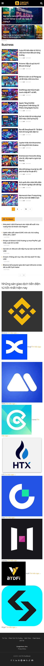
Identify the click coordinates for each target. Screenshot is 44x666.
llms (26, 646)
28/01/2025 (28, 58)
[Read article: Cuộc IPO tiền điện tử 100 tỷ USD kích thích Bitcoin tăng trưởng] (10, 55)
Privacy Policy (22, 649)
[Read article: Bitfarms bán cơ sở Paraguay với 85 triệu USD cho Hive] (10, 81)
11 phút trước (7, 229)
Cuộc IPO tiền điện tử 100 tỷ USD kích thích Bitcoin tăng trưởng (30, 52)
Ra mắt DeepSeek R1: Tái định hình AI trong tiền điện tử (30, 130)
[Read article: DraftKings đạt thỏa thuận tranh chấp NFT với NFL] (10, 94)
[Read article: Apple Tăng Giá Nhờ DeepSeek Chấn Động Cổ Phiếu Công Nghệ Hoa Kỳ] (10, 107)
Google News (20, 646)
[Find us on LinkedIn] (16, 660)
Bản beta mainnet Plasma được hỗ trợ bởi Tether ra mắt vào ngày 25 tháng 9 (18, 19)
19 (26, 209)
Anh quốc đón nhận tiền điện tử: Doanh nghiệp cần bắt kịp (30, 183)
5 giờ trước (6, 269)
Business (6, 12)
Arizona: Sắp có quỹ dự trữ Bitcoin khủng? (29, 64)
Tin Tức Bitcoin (26, 656)
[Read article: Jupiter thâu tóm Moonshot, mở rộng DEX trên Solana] (10, 147)
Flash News (36, 638)
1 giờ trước (6, 237)
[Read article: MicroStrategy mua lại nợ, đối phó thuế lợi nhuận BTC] (10, 173)
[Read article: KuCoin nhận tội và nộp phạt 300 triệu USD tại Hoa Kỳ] (10, 121)
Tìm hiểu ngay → (13, 333)
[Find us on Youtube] (24, 660)
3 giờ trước (6, 253)
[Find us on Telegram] (21, 660)
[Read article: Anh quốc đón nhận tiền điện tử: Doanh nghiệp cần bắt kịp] (10, 187)
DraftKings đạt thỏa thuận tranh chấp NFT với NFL (29, 91)
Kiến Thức (27, 638)
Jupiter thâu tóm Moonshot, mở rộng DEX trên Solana (30, 143)
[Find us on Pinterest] (19, 660)
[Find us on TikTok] (29, 660)
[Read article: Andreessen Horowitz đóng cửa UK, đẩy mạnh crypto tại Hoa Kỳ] (10, 160)
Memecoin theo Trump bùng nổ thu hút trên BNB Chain (30, 196)
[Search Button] (41, 3)
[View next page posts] (24, 275)
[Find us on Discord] (32, 660)
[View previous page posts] (20, 275)
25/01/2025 (28, 148)
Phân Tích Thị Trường (16, 638)
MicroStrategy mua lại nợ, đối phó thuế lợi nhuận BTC (30, 170)
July (24, 58)
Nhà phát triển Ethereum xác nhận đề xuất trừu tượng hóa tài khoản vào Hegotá (21, 225)
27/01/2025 (28, 134)
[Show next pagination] (30, 209)
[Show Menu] (3, 3)
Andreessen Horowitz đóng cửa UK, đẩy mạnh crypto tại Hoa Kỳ (30, 158)
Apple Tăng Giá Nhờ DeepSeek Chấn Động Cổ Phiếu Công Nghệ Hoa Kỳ (29, 105)
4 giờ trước (6, 261)
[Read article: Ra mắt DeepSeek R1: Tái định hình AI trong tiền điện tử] (10, 134)
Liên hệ (21, 640)
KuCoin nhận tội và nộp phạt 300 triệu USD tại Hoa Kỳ (30, 117)
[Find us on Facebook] (11, 660)
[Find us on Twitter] (13, 660)
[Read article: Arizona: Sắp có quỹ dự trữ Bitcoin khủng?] (10, 68)
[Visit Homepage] (22, 3)
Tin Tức (4, 638)
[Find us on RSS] (27, 660)
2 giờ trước (6, 245)
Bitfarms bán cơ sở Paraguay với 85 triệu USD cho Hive (30, 78)
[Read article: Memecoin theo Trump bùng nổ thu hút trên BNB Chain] (10, 200)
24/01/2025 (28, 187)
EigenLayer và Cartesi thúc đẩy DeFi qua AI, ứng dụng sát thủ (16, 36)
